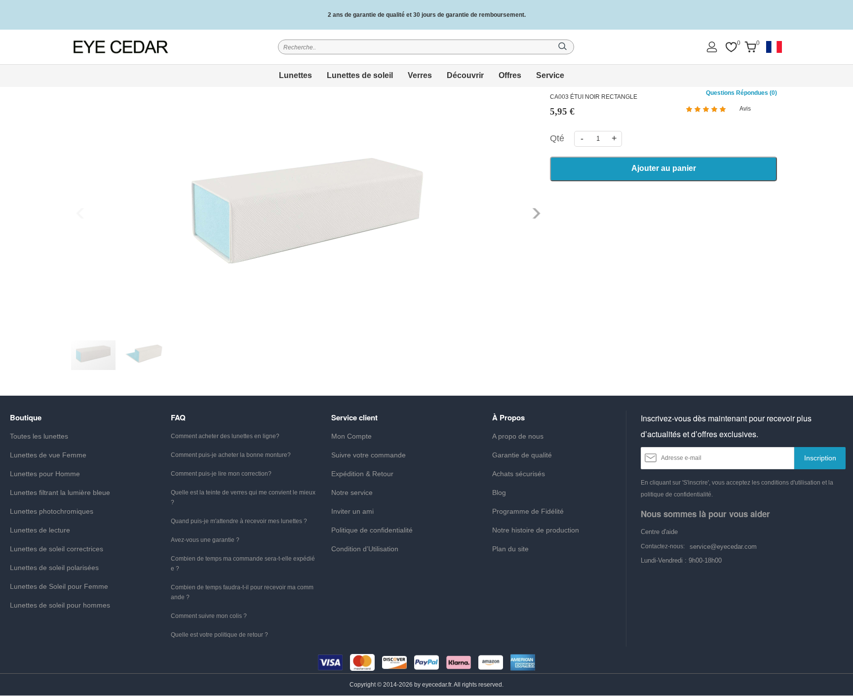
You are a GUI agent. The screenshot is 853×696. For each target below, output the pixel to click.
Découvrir (465, 75)
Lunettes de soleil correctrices (56, 549)
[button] (535, 213)
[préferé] (731, 47)
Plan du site (510, 549)
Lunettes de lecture (40, 530)
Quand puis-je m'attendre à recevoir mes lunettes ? (239, 521)
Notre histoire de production (535, 530)
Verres (420, 75)
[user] (712, 46)
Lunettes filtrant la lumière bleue (60, 492)
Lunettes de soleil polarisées (54, 568)
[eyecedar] (121, 47)
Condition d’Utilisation (364, 549)
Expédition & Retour (362, 474)
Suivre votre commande (368, 455)
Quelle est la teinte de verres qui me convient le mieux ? (243, 497)
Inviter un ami (352, 511)
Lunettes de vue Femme (48, 455)
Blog (499, 492)
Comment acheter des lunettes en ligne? (225, 436)
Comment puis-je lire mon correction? (221, 473)
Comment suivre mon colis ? (209, 616)
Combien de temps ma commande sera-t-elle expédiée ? (243, 563)
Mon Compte (351, 436)
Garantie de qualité (522, 455)
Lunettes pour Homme (45, 474)
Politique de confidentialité (372, 530)
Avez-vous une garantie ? (205, 539)
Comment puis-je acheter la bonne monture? (231, 454)
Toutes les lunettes (39, 436)
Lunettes (295, 75)
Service (550, 75)
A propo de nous (517, 436)
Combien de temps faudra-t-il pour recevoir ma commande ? (242, 592)
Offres (510, 75)
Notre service (352, 492)
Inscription (820, 458)
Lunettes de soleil (360, 75)
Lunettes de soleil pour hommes (60, 605)
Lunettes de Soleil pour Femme (59, 586)
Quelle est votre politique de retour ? (219, 634)
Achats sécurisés (518, 474)
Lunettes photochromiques (51, 511)
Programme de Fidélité (528, 511)
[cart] (750, 47)
